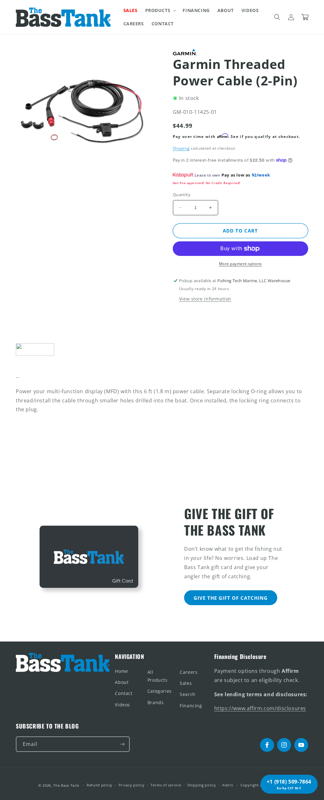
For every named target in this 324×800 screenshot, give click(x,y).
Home (121, 671)
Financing (191, 706)
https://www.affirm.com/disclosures (260, 708)
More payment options (240, 263)
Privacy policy (132, 785)
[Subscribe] (122, 744)
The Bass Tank (66, 785)
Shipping (181, 148)
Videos (122, 705)
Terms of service (166, 785)
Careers (188, 672)
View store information (205, 299)
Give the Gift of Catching (231, 598)
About (121, 682)
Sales (186, 683)
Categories (159, 691)
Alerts (227, 785)
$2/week (261, 175)
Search (188, 694)
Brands (155, 702)
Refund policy (99, 785)
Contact (123, 693)
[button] (160, 10)
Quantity (181, 194)
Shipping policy (201, 785)
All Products (157, 676)
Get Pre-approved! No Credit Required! (206, 183)
